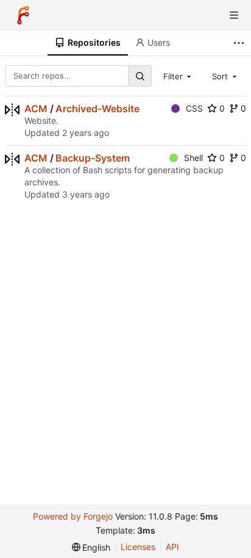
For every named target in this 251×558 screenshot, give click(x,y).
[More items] (240, 42)
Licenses (138, 547)
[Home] (23, 15)
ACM (36, 108)
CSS (194, 108)
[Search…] (139, 76)
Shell (193, 157)
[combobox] (178, 76)
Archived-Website (97, 108)
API (172, 547)
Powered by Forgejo (73, 516)
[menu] (91, 547)
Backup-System (92, 158)
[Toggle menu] (234, 15)
